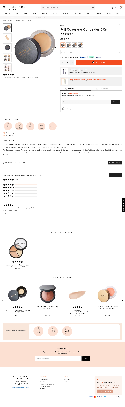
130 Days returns (71, 109)
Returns (43, 388)
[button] (55, 48)
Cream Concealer (26, 20)
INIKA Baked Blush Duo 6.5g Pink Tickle (47, 307)
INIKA (62, 25)
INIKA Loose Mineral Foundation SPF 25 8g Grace (17, 310)
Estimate (116, 102)
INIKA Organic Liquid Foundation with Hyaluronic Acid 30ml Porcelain (77, 311)
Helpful (7, 213)
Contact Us (44, 379)
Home (4, 20)
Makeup (10, 20)
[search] (93, 7)
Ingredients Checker (47, 384)
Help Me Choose (123, 205)
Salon (42, 382)
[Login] (112, 7)
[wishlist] (119, 25)
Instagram (67, 379)
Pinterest (67, 382)
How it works (105, 391)
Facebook (67, 381)
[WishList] (116, 7)
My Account (44, 381)
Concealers (17, 20)
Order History (45, 386)
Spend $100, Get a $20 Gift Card (62, 1)
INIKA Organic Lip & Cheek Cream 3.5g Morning (107, 307)
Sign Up (86, 358)
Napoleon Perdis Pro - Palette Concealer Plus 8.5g (17, 265)
